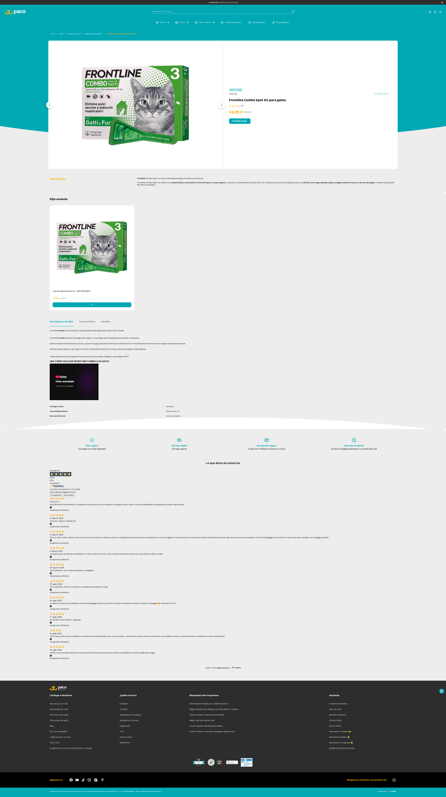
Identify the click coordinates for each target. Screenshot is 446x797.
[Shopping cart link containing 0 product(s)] (435, 12)
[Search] (293, 11)
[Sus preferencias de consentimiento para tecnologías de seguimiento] (442, 793)
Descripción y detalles (61, 321)
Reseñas (105, 321)
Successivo (69, 495)
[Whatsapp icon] (441, 691)
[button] (49, 104)
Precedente (56, 495)
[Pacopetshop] (71, 780)
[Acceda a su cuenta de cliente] (430, 12)
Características (87, 321)
